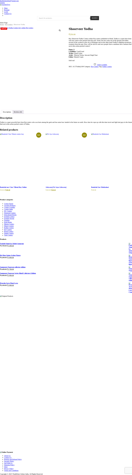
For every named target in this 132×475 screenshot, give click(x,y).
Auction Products (9, 205)
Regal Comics (8, 231)
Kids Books (8, 222)
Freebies (7, 220)
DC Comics (8, 211)
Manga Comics (9, 224)
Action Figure (8, 204)
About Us (7, 456)
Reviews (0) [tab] (18, 112)
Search (94, 18)
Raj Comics (9, 24)
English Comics (9, 217)
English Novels (9, 218)
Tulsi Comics (8, 235)
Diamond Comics (10, 213)
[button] (60, 30)
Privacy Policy (9, 469)
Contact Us (7, 14)
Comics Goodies (9, 207)
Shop (6, 8)
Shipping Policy (9, 465)
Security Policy (9, 461)
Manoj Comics (9, 226)
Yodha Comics (107, 66)
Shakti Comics (9, 233)
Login (6, 12)
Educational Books (10, 215)
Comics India (8, 209)
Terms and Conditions (11, 470)
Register (6, 10)
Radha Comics (9, 228)
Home (2, 24)
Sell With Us (8, 463)
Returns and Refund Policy (13, 459)
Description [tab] (7, 112)
